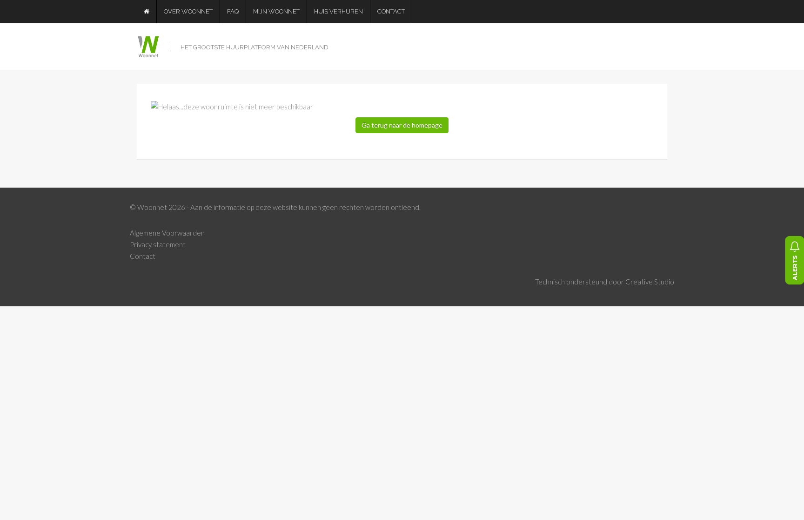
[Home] (147, 11)
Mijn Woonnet (276, 11)
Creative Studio (649, 281)
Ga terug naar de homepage (402, 125)
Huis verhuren (338, 11)
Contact (391, 11)
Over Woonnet (188, 11)
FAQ (233, 11)
